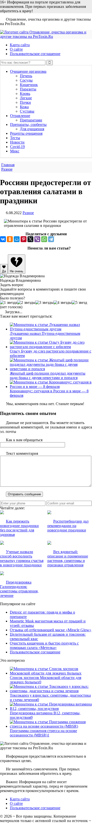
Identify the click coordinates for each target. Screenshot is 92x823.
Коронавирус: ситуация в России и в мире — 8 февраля (49, 393)
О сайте (16, 49)
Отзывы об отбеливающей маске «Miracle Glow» (50, 630)
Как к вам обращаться (24, 440)
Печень (26, 76)
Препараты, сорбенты (28, 124)
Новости (17, 142)
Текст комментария (22, 453)
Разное (28, 213)
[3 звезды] (44, 302)
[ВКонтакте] (3, 239)
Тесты (15, 138)
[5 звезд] (79, 302)
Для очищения (32, 129)
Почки (25, 102)
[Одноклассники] (10, 239)
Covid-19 (17, 147)
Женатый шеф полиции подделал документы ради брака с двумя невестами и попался (47, 375)
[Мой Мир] (17, 239)
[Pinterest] (23, 239)
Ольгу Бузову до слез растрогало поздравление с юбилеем (50, 353)
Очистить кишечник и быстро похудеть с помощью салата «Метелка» (44, 645)
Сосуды (26, 80)
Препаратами (31, 120)
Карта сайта (20, 45)
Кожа (24, 107)
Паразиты (28, 89)
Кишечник (29, 85)
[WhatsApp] (44, 239)
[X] (30, 239)
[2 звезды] (26, 302)
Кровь (25, 93)
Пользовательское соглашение (35, 54)
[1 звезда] (8, 302)
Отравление (20, 116)
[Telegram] (51, 239)
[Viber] (37, 239)
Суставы (27, 111)
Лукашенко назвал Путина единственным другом (45, 335)
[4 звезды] (62, 302)
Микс (14, 151)
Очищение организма (28, 71)
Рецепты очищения (26, 133)
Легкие (26, 98)
